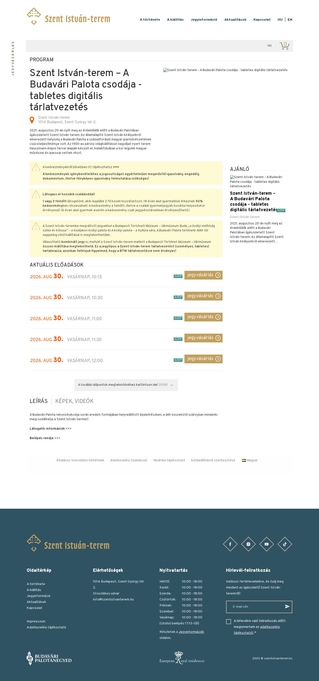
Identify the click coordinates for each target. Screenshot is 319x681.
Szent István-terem (245, 217)
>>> (116, 167)
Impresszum (36, 621)
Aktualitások (235, 20)
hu (280, 20)
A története (150, 20)
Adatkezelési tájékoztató (46, 627)
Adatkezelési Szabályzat (128, 461)
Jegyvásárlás (200, 275)
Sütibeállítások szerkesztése (213, 461)
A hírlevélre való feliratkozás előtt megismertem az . (260, 627)
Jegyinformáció (204, 20)
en (290, 20)
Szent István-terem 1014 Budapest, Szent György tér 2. (67, 120)
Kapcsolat (262, 20)
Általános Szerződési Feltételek (80, 461)
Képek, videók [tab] (74, 402)
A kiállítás (175, 20)
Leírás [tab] (39, 402)
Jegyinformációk (191, 632)
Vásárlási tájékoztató (169, 461)
